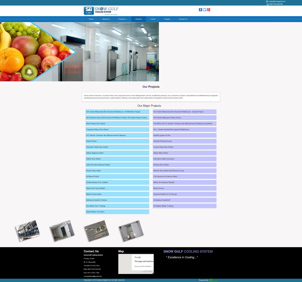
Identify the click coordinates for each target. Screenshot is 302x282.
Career (153, 19)
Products (122, 19)
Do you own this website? (143, 266)
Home (91, 19)
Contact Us (183, 19)
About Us (105, 19)
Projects (139, 19)
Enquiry (167, 19)
